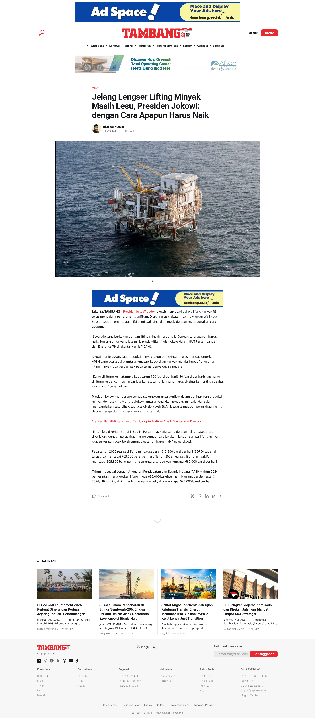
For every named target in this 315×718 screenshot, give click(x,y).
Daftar (269, 33)
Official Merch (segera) (254, 675)
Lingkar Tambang (251, 695)
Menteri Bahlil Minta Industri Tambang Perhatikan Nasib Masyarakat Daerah (146, 421)
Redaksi (160, 704)
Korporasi (144, 45)
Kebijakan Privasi (203, 704)
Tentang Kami (110, 704)
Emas (40, 680)
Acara (81, 685)
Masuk (253, 33)
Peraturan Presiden (130, 680)
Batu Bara (97, 45)
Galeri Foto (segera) (252, 685)
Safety (187, 45)
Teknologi (205, 675)
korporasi (83, 675)
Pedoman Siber (131, 704)
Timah (40, 685)
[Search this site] (42, 33)
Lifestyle (219, 45)
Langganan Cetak (179, 704)
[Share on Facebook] (199, 496)
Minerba (204, 685)
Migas (95, 88)
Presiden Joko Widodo (138, 311)
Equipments (166, 680)
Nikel (40, 690)
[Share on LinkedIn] (207, 496)
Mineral (114, 45)
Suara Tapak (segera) (253, 690)
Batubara (42, 675)
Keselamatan (207, 680)
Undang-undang (128, 675)
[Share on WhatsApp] (214, 496)
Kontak (148, 704)
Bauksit (41, 695)
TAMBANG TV (167, 675)
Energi (129, 45)
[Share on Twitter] (192, 496)
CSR (80, 680)
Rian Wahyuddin (113, 126)
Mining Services (167, 45)
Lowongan (247, 680)
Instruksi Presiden (129, 685)
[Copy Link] (221, 496)
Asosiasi (202, 45)
